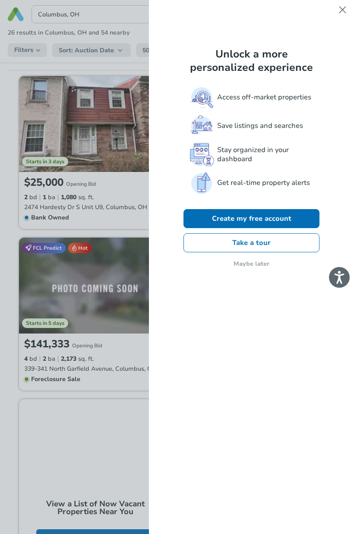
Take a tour (251, 243)
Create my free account (251, 218)
